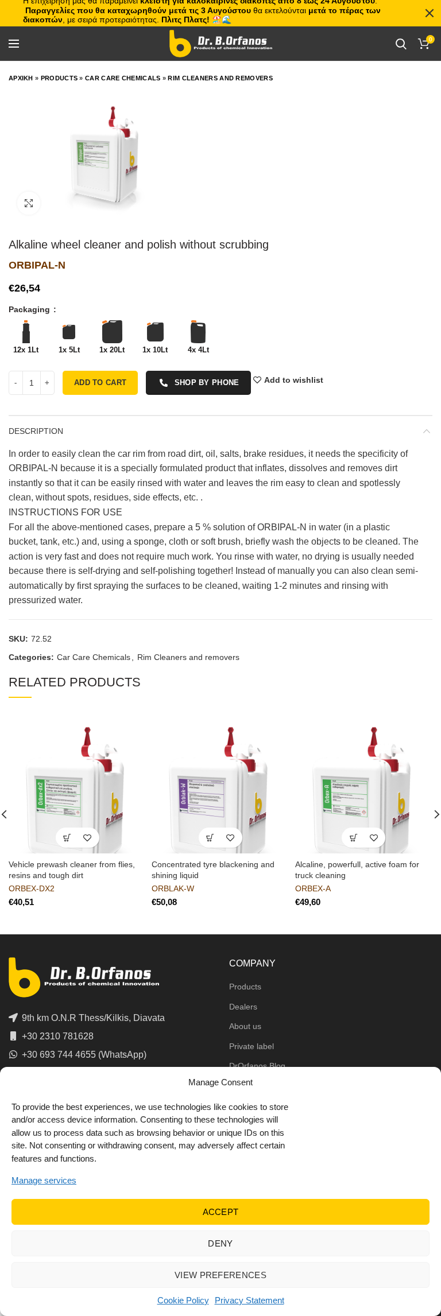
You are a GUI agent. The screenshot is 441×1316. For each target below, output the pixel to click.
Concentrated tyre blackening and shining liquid (213, 869)
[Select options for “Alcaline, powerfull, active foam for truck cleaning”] (353, 838)
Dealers (243, 1006)
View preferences (220, 1275)
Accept (221, 1212)
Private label (251, 1046)
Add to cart (100, 382)
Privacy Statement (249, 1300)
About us (245, 1026)
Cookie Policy (183, 1300)
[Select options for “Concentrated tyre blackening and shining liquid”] (210, 838)
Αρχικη (21, 78)
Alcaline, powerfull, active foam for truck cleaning (357, 869)
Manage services (43, 1180)
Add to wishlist (293, 380)
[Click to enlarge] (28, 203)
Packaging (30, 309)
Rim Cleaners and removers (220, 78)
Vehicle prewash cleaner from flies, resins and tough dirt (72, 869)
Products (59, 78)
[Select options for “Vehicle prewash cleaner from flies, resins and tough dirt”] (67, 838)
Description (36, 431)
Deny (220, 1243)
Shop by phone (207, 382)
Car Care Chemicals (122, 78)
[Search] (401, 43)
